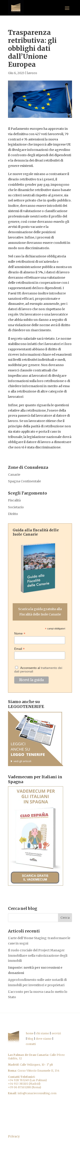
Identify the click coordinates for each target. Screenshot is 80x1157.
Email (19, 649)
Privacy (14, 1136)
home (30, 1033)
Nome (19, 633)
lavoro (32, 73)
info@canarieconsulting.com (37, 1093)
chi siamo (42, 1033)
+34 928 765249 (18, 1080)
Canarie (14, 475)
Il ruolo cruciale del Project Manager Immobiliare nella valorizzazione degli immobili (37, 955)
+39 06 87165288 (19, 1087)
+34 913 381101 (18, 1083)
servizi (56, 1033)
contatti (31, 1044)
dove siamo (44, 1038)
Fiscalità (14, 500)
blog (30, 1038)
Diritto (13, 514)
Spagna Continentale (24, 481)
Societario (16, 507)
